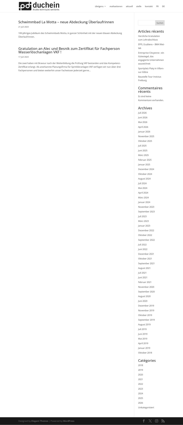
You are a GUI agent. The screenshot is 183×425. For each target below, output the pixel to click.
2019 (140, 369)
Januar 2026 (144, 131)
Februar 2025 (145, 159)
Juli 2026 (142, 112)
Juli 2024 (142, 183)
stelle (138, 6)
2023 (140, 388)
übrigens (99, 6)
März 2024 (143, 197)
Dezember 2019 (146, 305)
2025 (140, 398)
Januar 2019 (144, 348)
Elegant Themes (39, 421)
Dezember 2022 (146, 230)
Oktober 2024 (145, 174)
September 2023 (146, 211)
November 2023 (146, 206)
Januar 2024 (144, 202)
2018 (140, 365)
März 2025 (143, 155)
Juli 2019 (142, 329)
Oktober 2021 (145, 258)
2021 (140, 379)
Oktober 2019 (145, 315)
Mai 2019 (142, 338)
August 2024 (144, 178)
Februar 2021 (145, 282)
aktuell (129, 6)
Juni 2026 (142, 117)
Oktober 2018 (145, 352)
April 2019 (143, 343)
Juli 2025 (142, 145)
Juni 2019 (142, 334)
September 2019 (146, 319)
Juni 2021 (142, 277)
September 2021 (146, 263)
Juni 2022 (142, 249)
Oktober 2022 (145, 235)
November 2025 (146, 136)
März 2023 (143, 221)
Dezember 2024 (146, 169)
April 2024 (143, 192)
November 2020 (146, 286)
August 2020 (144, 296)
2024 (140, 393)
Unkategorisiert (146, 407)
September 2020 (146, 291)
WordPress (68, 421)
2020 (140, 374)
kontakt (149, 6)
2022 (140, 383)
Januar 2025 (144, 164)
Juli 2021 (142, 272)
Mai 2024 (142, 188)
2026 (140, 402)
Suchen (160, 23)
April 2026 (143, 126)
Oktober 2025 (145, 141)
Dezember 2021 (146, 253)
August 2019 (144, 324)
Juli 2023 (142, 216)
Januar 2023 (144, 225)
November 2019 (146, 310)
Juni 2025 (142, 150)
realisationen (116, 6)
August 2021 (144, 268)
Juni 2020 (142, 301)
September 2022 (146, 239)
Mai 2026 (142, 122)
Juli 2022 (142, 244)
